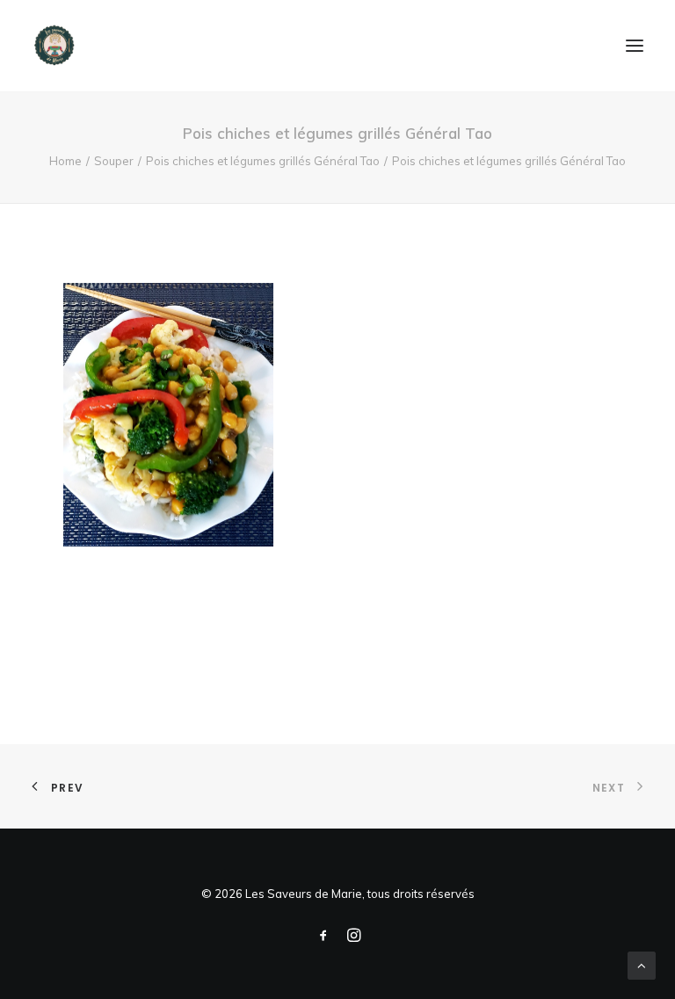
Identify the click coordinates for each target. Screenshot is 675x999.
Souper (114, 161)
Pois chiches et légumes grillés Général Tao (263, 161)
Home (65, 161)
